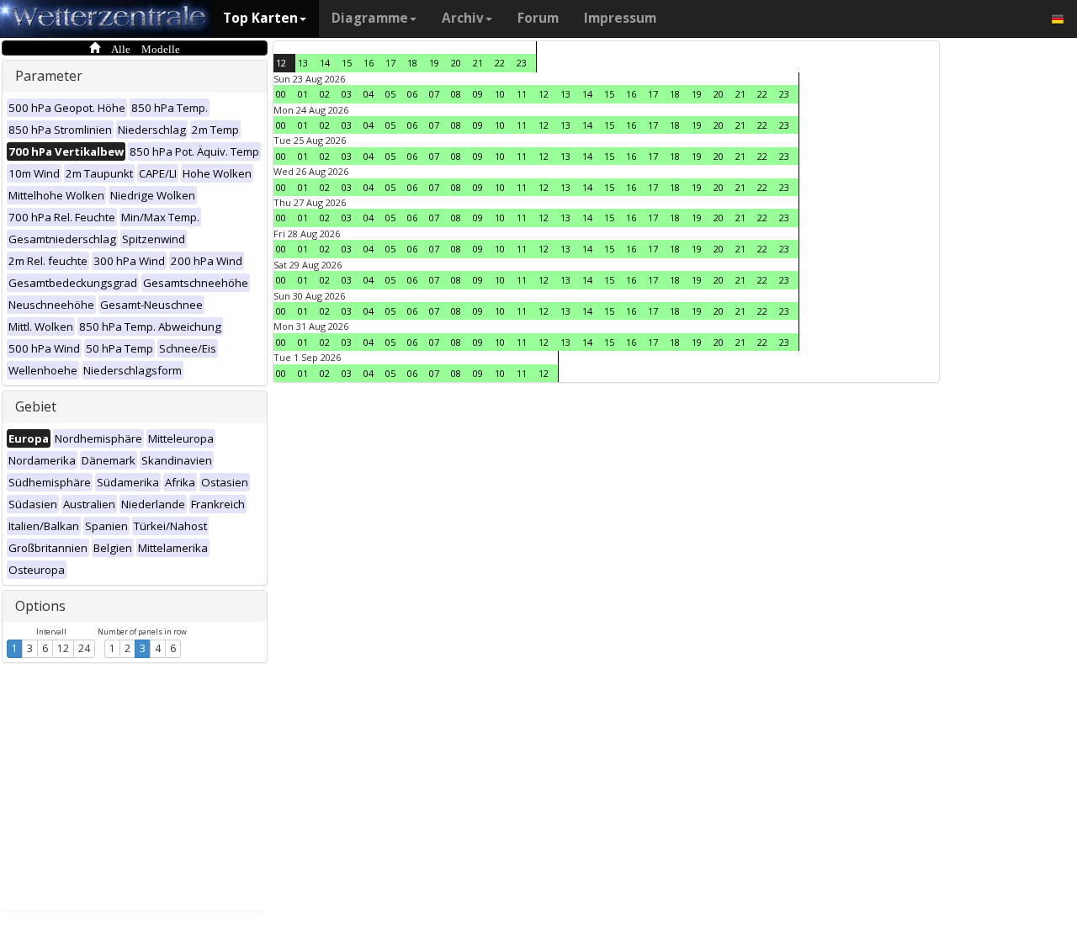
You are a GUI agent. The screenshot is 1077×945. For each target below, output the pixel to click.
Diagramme (370, 18)
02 (325, 94)
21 (478, 62)
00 (281, 94)
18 (412, 62)
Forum (538, 18)
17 (390, 62)
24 (84, 648)
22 (500, 62)
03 (347, 94)
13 (303, 62)
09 (478, 94)
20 (456, 62)
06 (412, 94)
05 (390, 94)
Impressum (620, 18)
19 (434, 62)
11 (522, 94)
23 (522, 62)
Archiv (463, 18)
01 (303, 94)
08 (456, 94)
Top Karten (260, 18)
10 (500, 94)
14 (325, 62)
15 (347, 62)
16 (368, 62)
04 (368, 94)
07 (434, 94)
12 (63, 648)
